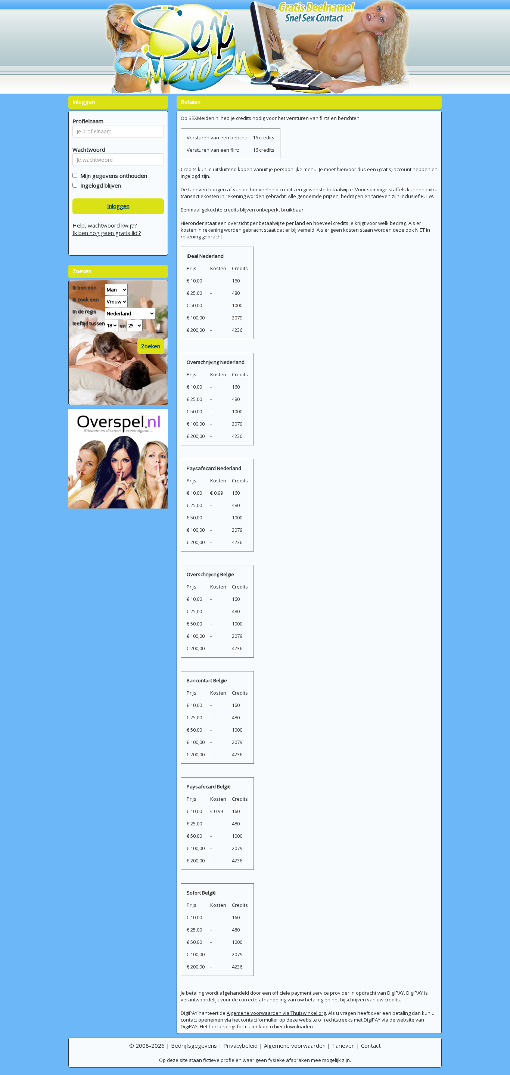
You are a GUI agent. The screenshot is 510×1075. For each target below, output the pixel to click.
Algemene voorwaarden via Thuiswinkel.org (276, 1013)
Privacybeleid (240, 1045)
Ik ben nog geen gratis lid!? (106, 233)
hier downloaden (293, 1026)
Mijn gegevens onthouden (112, 175)
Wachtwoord (86, 149)
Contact (371, 1045)
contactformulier (259, 1019)
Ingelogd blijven (99, 185)
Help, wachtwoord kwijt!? (104, 225)
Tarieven (343, 1045)
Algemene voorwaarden (295, 1045)
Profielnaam (86, 121)
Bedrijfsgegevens (194, 1045)
